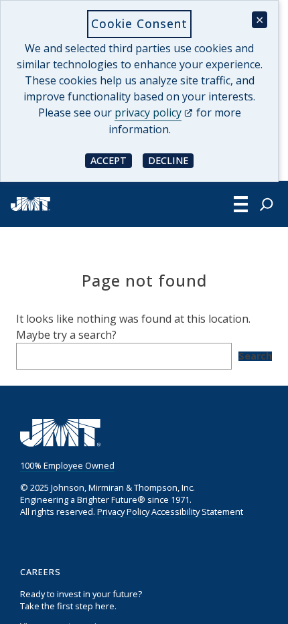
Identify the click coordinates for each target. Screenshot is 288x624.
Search (255, 356)
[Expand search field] (266, 204)
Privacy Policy (123, 511)
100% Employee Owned (67, 465)
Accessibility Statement (197, 511)
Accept (111, 159)
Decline (171, 159)
